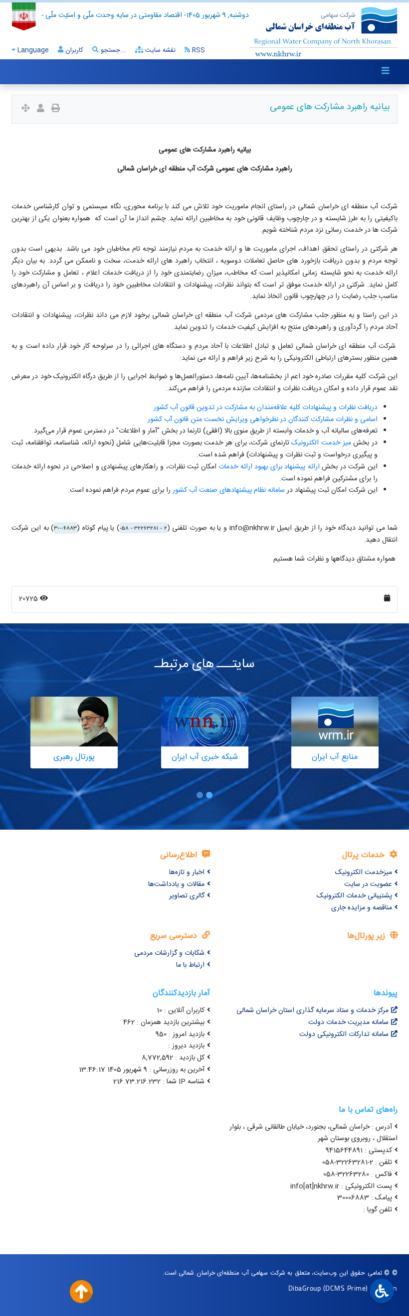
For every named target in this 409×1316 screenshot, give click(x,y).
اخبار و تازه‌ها (186, 872)
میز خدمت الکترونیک (321, 443)
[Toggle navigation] (385, 71)
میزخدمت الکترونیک (363, 872)
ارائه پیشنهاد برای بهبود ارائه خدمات (269, 467)
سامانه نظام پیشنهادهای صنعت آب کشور (229, 490)
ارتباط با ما (190, 965)
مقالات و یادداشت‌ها (176, 884)
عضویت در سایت (368, 884)
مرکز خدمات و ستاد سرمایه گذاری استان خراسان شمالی (312, 1011)
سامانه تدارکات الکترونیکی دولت (344, 1034)
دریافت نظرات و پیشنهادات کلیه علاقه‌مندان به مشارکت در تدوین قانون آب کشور (266, 408)
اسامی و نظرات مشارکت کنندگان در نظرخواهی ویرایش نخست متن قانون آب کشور (263, 420)
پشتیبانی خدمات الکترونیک (354, 896)
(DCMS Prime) (345, 1288)
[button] (209, 795)
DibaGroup (304, 1288)
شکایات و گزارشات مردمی (169, 953)
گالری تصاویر (186, 896)
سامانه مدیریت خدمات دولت (348, 1022)
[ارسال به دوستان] (40, 109)
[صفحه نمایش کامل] (25, 109)
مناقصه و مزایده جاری (361, 908)
